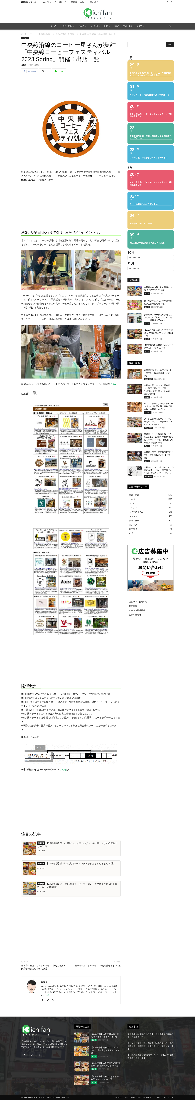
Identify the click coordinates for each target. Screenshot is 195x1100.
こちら (113, 384)
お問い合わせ (93, 2)
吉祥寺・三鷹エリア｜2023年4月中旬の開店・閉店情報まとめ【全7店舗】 (43, 967)
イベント (32, 34)
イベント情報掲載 (70, 2)
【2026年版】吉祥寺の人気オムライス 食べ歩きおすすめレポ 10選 (105, 1050)
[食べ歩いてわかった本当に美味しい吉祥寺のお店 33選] (134, 305)
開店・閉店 (67, 26)
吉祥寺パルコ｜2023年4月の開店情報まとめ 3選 (98, 965)
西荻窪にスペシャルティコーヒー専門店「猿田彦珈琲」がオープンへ (158, 373)
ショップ (148, 412)
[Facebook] (162, 2)
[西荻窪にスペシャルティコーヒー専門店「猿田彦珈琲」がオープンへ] (134, 374)
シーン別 (94, 26)
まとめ (53, 26)
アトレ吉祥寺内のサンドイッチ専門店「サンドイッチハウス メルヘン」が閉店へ (158, 422)
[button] (170, 26)
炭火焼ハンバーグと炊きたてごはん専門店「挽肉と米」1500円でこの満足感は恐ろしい (158, 317)
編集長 (24, 65)
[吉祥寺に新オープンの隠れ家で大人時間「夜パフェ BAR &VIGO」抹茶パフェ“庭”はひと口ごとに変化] (134, 389)
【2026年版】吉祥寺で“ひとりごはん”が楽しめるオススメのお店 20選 (158, 333)
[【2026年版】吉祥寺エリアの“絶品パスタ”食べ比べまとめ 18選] (81, 1066)
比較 (106, 26)
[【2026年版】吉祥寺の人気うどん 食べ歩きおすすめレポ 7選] (81, 1038)
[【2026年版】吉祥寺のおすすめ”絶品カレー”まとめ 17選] (134, 349)
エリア (139, 26)
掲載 (60, 2)
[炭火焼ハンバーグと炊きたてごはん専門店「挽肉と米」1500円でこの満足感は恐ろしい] (134, 318)
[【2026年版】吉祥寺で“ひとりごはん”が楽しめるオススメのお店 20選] (134, 334)
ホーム (23, 34)
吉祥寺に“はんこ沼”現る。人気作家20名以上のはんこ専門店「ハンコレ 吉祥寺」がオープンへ (159, 470)
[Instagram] (167, 2)
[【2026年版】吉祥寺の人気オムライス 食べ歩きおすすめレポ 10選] (81, 1051)
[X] (171, 2)
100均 (116, 26)
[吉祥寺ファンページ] (97, 13)
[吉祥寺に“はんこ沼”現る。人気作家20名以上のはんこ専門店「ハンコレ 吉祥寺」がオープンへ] (134, 471)
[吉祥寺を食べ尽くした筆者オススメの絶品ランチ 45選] (134, 291)
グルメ (81, 26)
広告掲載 (133, 606)
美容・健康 (127, 26)
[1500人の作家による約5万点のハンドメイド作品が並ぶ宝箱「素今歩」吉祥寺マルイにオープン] (134, 407)
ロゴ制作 (83, 2)
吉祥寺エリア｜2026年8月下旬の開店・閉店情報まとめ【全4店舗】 (158, 455)
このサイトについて (49, 2)
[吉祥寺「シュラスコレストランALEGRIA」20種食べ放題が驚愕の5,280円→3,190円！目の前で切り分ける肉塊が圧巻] (134, 438)
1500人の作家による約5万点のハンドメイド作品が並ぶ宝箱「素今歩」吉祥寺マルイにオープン (158, 406)
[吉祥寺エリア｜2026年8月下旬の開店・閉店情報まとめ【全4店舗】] (134, 456)
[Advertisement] (71, 83)
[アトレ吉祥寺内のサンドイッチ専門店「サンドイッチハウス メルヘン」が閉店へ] (134, 422)
